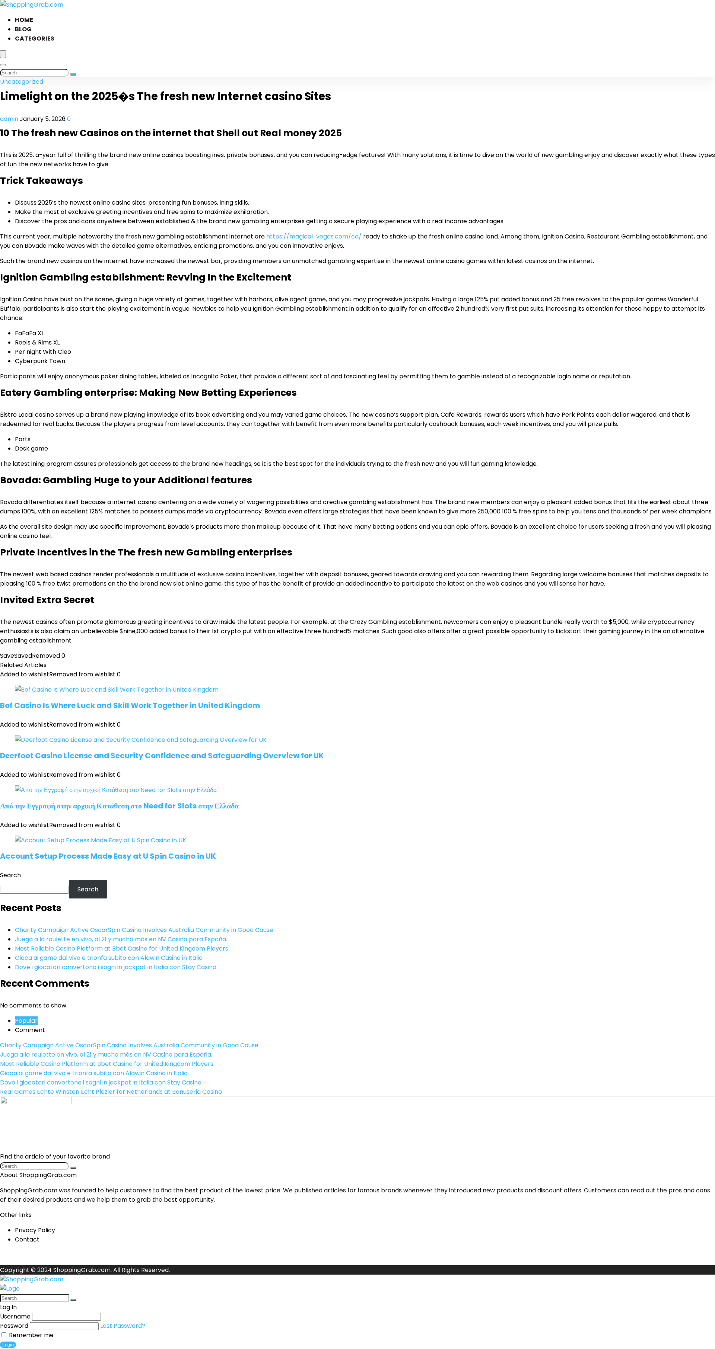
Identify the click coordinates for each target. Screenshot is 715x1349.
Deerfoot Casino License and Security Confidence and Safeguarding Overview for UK (162, 755)
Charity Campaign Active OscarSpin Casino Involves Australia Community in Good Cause (144, 930)
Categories (34, 38)
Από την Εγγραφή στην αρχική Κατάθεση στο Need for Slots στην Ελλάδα (119, 806)
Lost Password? (122, 1325)
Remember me (30, 1335)
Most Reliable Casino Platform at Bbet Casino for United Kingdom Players (121, 948)
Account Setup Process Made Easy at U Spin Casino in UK (108, 856)
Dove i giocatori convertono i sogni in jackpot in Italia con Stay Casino (115, 967)
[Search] (3, 65)
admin (10, 119)
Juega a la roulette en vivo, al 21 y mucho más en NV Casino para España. (121, 939)
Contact (27, 1239)
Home (24, 20)
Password (14, 1325)
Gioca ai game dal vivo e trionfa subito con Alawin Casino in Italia (109, 958)
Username (15, 1316)
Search (10, 875)
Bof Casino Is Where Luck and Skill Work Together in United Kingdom (130, 705)
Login (8, 1345)
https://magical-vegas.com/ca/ (314, 236)
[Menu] (3, 54)
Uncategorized (21, 81)
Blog (23, 29)
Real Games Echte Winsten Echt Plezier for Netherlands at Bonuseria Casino (111, 1091)
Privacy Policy (35, 1230)
